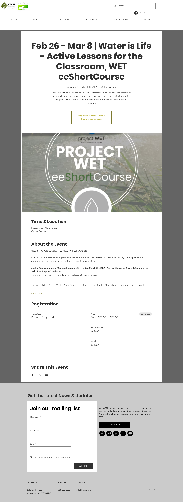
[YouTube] (130, 433)
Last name (35, 430)
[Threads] (116, 433)
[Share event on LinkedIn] (46, 375)
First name (35, 417)
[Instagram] (109, 433)
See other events (91, 119)
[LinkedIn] (123, 433)
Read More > (38, 293)
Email (33, 444)
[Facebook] (102, 433)
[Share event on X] (39, 375)
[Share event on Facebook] (32, 375)
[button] (37, 19)
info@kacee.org (83, 490)
